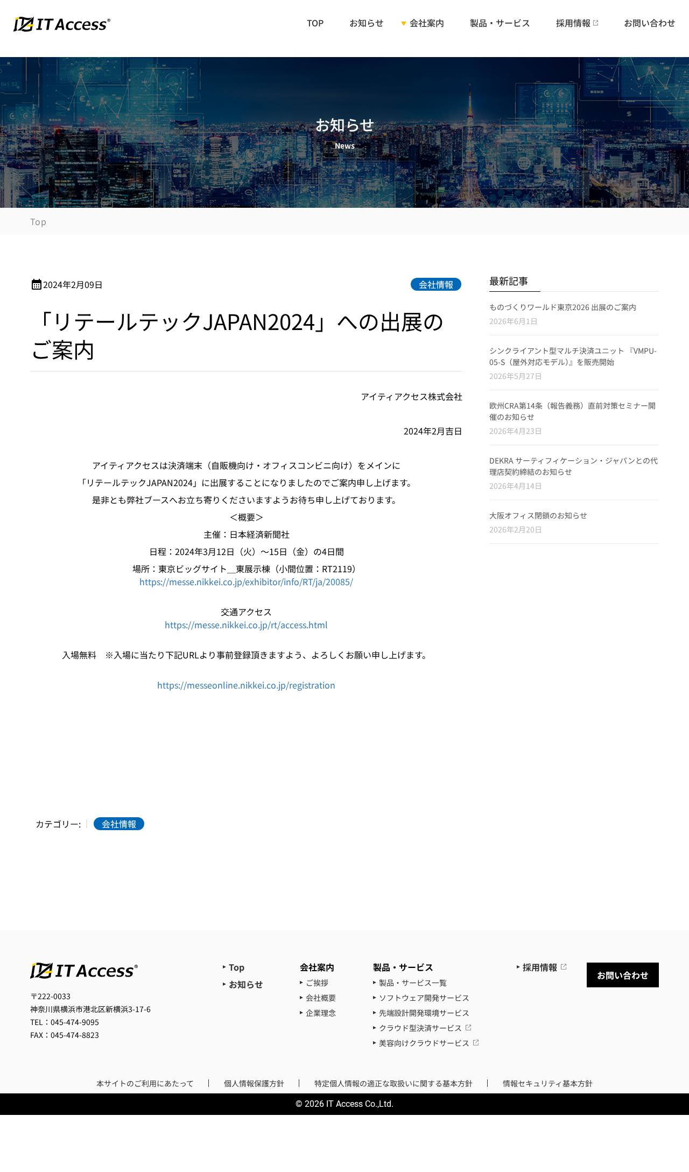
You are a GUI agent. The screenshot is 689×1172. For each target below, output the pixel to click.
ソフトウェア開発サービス (424, 997)
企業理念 (321, 1012)
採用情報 (573, 23)
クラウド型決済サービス (420, 1027)
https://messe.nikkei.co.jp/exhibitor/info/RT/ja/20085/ (246, 581)
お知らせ (366, 23)
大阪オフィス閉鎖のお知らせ (538, 515)
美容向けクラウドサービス (424, 1042)
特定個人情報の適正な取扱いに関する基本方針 (393, 1083)
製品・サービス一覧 (413, 982)
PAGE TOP (663, 1102)
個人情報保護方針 (254, 1083)
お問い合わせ (650, 23)
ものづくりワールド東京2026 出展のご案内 (562, 306)
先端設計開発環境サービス (424, 1012)
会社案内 (427, 23)
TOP (315, 23)
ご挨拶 (317, 982)
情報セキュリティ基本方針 (548, 1083)
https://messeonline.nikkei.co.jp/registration (246, 684)
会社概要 (321, 997)
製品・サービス (500, 23)
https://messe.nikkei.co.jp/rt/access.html (246, 624)
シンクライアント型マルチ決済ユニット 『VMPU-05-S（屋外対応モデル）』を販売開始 (573, 356)
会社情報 (436, 284)
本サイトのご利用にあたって (145, 1083)
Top (38, 221)
